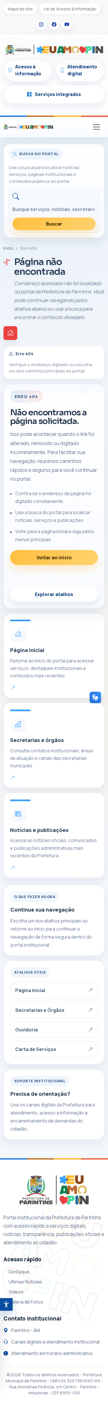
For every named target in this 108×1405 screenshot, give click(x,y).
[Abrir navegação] (97, 127)
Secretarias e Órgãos (40, 1010)
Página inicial (30, 990)
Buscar (54, 224)
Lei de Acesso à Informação (70, 8)
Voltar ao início (54, 557)
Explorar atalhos (54, 594)
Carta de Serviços (35, 1049)
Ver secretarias (54, 576)
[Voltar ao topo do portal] (28, 127)
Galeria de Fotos (26, 1302)
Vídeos (16, 1292)
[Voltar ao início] (10, 333)
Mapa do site (20, 8)
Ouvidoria (26, 1030)
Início (8, 248)
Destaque (19, 1271)
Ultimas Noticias (25, 1282)
